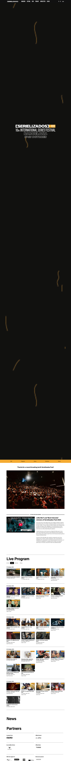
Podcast (37, 1)
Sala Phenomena (54, 580)
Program (23, 461)
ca (58, 1)
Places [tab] (21, 563)
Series (48, 1)
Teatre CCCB (38, 598)
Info (11, 461)
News (35, 461)
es (60, 1)
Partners (47, 461)
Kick (33, 1)
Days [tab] (12, 563)
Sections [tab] (16, 563)
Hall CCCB (38, 694)
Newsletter (42, 1)
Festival (28, 1)
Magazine (23, 1)
